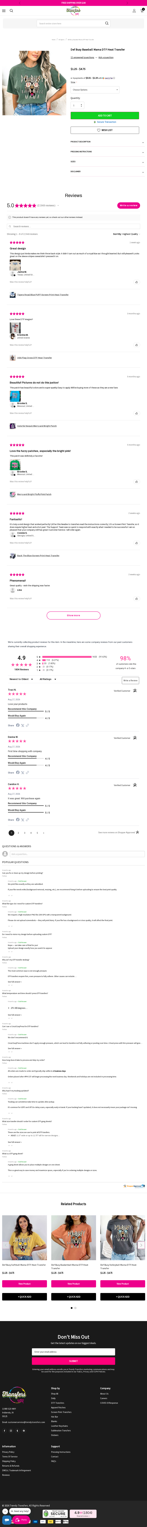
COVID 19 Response (109, 1403)
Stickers (54, 1435)
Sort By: (117, 234)
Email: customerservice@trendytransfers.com (23, 1422)
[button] (108, 78)
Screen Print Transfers (61, 1412)
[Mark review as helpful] (136, 282)
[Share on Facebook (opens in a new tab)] (18, 725)
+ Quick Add (24, 1296)
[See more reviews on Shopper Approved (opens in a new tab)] (27, 725)
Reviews (6, 1475)
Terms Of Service (10, 1456)
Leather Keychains (59, 1426)
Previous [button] (19, 3)
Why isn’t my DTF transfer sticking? (15, 960)
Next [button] (127, 3)
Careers (103, 1398)
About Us (104, 1393)
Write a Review (130, 680)
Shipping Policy (9, 1461)
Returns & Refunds (10, 1465)
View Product (25, 1283)
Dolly (53, 1398)
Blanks (54, 1421)
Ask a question (105, 57)
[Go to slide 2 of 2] (75, 1308)
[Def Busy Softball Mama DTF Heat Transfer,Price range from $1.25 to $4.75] (24, 1238)
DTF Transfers (57, 1403)
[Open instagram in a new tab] (11, 1430)
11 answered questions (82, 57)
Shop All (54, 1393)
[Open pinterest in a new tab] (24, 1430)
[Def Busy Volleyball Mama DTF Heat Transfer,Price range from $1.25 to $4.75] (122, 1238)
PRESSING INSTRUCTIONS (107, 152)
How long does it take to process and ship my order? (23, 1060)
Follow (4, 876)
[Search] (11, 10)
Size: (74, 82)
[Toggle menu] (3, 10)
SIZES (107, 162)
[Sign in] (134, 10)
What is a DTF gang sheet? (12, 1153)
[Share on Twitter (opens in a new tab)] (22, 725)
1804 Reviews (24, 669)
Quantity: (75, 98)
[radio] (73, 657)
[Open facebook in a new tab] (4, 1430)
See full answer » (15, 982)
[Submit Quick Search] (107, 23)
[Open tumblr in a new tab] (17, 1430)
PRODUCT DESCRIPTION (107, 142)
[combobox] (73, 23)
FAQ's (53, 1461)
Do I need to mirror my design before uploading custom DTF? (27, 934)
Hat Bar (54, 1416)
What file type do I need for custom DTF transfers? (22, 903)
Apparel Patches (58, 1407)
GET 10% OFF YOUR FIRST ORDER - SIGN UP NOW (73, 3)
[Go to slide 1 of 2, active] (71, 1308)
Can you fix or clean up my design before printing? (22, 873)
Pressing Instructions (60, 1452)
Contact (54, 1456)
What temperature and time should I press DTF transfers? (25, 993)
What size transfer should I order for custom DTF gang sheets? (27, 1121)
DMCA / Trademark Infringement (16, 1470)
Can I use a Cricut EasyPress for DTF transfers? (20, 1026)
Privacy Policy (8, 1452)
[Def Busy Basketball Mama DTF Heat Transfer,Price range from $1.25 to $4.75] (73, 1238)
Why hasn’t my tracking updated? (15, 1091)
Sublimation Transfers (61, 1430)
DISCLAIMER (107, 172)
